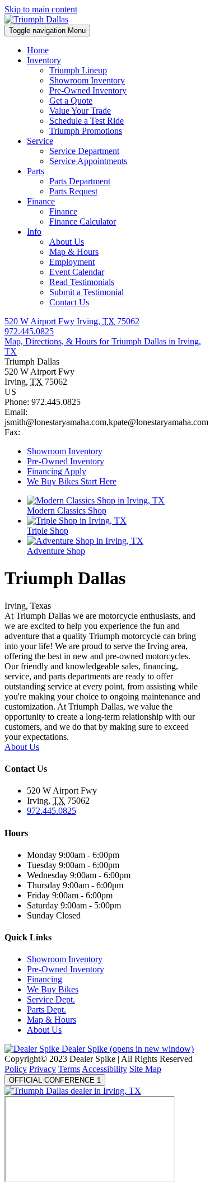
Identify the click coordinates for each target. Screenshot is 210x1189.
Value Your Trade (80, 110)
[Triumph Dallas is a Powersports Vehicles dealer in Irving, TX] (36, 19)
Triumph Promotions (85, 131)
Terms (69, 1069)
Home (38, 50)
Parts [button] (35, 171)
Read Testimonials (81, 282)
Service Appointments (88, 161)
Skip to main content (40, 9)
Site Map (145, 1069)
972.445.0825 (51, 810)
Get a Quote (70, 100)
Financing (44, 979)
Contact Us (69, 302)
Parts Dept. (46, 1009)
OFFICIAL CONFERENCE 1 (55, 1080)
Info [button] (34, 231)
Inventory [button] (44, 60)
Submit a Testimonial (86, 292)
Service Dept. (51, 999)
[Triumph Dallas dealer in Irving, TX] (72, 1090)
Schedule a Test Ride (86, 120)
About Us (66, 241)
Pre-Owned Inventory (88, 90)
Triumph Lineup (78, 70)
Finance (63, 211)
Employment (72, 262)
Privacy (42, 1069)
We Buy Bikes (52, 989)
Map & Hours (74, 252)
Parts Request (73, 191)
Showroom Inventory (87, 80)
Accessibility (104, 1069)
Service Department (84, 151)
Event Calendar (76, 272)
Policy (15, 1069)
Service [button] (40, 141)
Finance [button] (41, 201)
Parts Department (79, 181)
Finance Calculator (82, 221)
